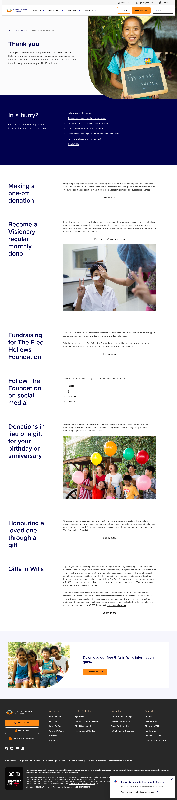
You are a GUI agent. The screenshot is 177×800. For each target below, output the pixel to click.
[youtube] (17, 749)
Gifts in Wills (73, 144)
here (99, 430)
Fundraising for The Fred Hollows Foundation (88, 123)
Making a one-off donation (79, 112)
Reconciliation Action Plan (121, 760)
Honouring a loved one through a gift (84, 138)
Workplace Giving (153, 735)
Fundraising (150, 730)
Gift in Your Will (21, 30)
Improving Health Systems (87, 721)
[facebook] (6, 749)
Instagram (72, 396)
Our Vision (54, 721)
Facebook (72, 385)
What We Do (55, 726)
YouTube (71, 401)
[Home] (16, 10)
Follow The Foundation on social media (85, 128)
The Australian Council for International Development (76, 781)
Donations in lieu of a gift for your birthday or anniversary (93, 133)
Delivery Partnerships (121, 721)
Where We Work (56, 730)
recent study (106, 582)
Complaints (10, 760)
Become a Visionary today (109, 239)
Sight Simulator (82, 726)
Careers (53, 735)
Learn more (110, 354)
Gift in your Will (152, 726)
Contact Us (54, 740)
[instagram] (11, 749)
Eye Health (80, 716)
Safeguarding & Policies (54, 760)
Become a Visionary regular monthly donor (87, 118)
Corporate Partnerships (121, 716)
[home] (9, 30)
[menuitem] (39, 10)
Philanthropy (151, 721)
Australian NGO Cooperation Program (82, 783)
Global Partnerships (120, 726)
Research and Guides (85, 730)
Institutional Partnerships (122, 730)
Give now (109, 197)
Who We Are (55, 716)
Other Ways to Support (155, 740)
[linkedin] (22, 749)
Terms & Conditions (97, 760)
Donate (148, 716)
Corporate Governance (29, 760)
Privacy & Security (76, 760)
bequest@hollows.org (116, 605)
